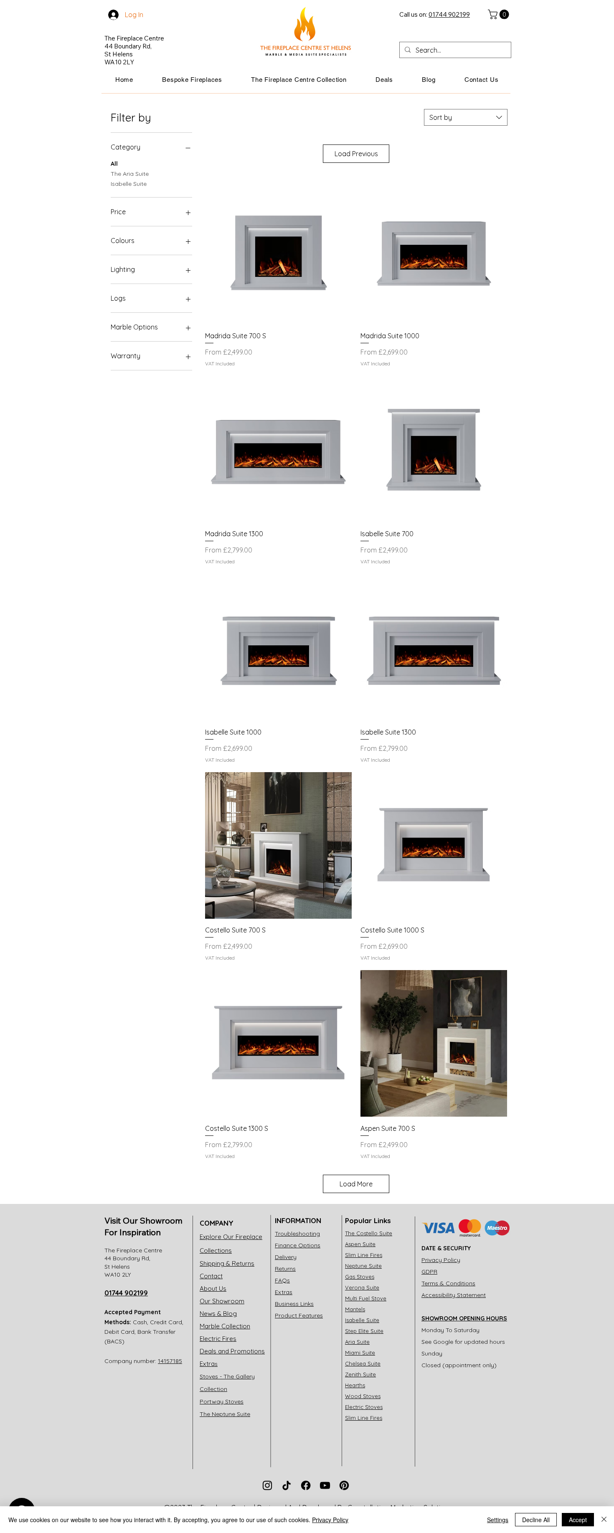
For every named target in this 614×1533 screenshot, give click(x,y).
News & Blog (218, 1314)
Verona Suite (362, 1287)
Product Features (299, 1315)
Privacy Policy (440, 1260)
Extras (283, 1292)
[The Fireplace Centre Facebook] (305, 1485)
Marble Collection (225, 1326)
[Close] (604, 1519)
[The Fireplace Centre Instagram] (267, 1485)
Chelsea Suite (363, 1363)
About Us (213, 1288)
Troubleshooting (297, 1233)
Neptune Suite (363, 1265)
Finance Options (297, 1245)
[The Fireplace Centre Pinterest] (344, 1485)
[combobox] (465, 117)
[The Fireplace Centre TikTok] (286, 1485)
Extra (209, 1364)
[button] (192, 79)
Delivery (286, 1257)
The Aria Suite (130, 173)
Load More (356, 1184)
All (114, 163)
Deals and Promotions (232, 1351)
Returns (285, 1268)
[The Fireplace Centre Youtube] (325, 1485)
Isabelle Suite (129, 184)
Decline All (536, 1519)
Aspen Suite (360, 1244)
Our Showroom (222, 1301)
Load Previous (356, 153)
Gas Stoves (359, 1276)
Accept (578, 1519)
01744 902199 (126, 1293)
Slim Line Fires (363, 1255)
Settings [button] (497, 1519)
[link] (499, 14)
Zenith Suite (360, 1374)
